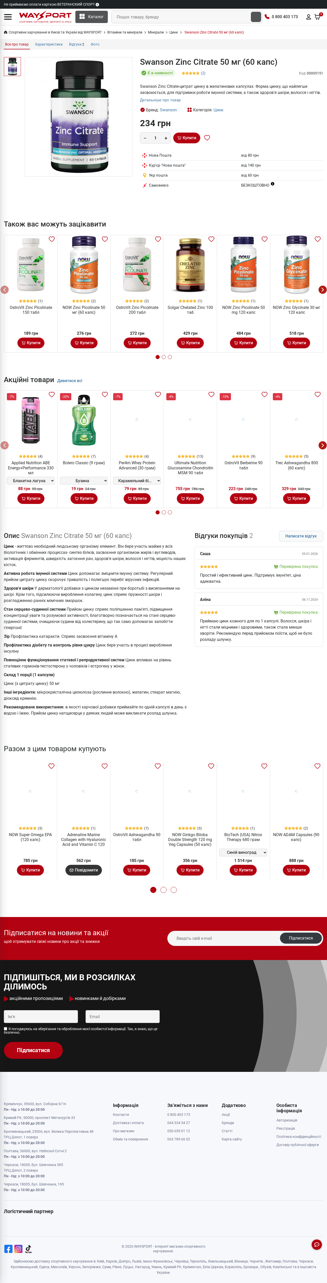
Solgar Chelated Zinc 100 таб (190, 310)
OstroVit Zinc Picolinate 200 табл (137, 310)
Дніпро (124, 1261)
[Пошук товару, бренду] (256, 17)
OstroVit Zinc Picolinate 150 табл (31, 310)
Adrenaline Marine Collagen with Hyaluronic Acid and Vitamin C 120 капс (83, 842)
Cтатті (227, 1131)
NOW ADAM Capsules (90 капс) (296, 837)
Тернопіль (198, 1261)
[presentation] (5, 290)
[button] (8, 17)
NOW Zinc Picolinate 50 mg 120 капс (243, 310)
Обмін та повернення (130, 1139)
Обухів (265, 1267)
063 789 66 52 (178, 1139)
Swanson (168, 109)
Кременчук (192, 1267)
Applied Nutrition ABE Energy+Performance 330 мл (31, 467)
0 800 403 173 (285, 16)
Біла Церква (213, 1267)
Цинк (219, 109)
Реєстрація (285, 1128)
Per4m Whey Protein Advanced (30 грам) (137, 465)
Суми (106, 1267)
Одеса (44, 1267)
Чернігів (256, 1261)
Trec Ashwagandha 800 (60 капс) (296, 465)
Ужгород (142, 1267)
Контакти (121, 1115)
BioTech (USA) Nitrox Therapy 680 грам (243, 837)
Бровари (250, 1267)
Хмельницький (220, 1261)
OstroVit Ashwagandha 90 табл (136, 837)
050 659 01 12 (178, 1131)
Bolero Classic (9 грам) (84, 462)
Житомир (273, 1261)
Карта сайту (232, 1139)
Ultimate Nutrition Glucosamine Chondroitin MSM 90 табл (190, 467)
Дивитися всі (69, 380)
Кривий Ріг (172, 1267)
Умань (156, 1267)
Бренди (228, 1123)
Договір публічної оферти (297, 1145)
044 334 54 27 (178, 1123)
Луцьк (128, 1267)
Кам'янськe (282, 1267)
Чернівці (181, 1261)
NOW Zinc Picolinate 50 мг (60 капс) (84, 310)
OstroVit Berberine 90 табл (244, 465)
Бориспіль (233, 1267)
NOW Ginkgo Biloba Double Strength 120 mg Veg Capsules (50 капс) (190, 839)
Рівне (116, 1267)
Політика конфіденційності (298, 1137)
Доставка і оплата (128, 1123)
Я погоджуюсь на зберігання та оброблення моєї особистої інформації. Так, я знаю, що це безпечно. (80, 1030)
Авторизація (286, 1120)
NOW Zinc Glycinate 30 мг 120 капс (296, 310)
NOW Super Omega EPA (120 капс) (30, 837)
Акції (226, 1115)
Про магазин (123, 1131)
